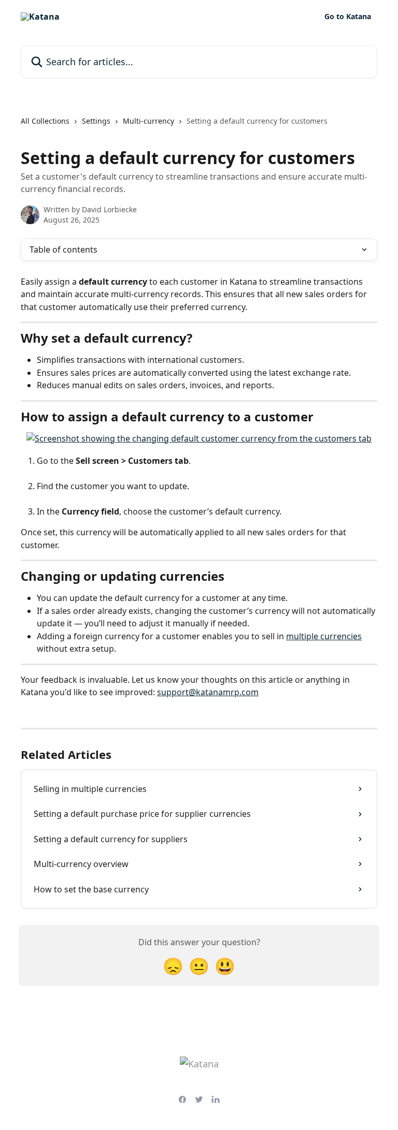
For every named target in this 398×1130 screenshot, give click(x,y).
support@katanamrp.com (208, 692)
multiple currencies (324, 636)
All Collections (45, 121)
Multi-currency (148, 121)
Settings (96, 121)
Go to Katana (347, 16)
